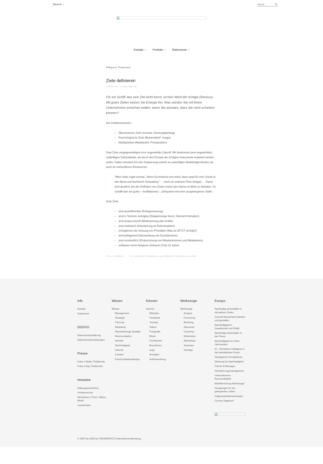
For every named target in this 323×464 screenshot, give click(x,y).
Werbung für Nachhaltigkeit (229, 361)
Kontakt (138, 49)
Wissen (115, 308)
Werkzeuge (186, 308)
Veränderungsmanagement (229, 370)
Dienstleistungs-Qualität (127, 331)
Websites (154, 313)
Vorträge (188, 350)
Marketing (119, 256)
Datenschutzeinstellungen (91, 339)
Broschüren (155, 345)
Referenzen (179, 49)
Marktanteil (169, 256)
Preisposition (180, 256)
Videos (153, 327)
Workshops (190, 340)
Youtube (153, 322)
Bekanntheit (140, 256)
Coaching (189, 331)
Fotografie (154, 331)
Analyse (188, 313)
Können (150, 308)
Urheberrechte (85, 392)
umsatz (189, 256)
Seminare (189, 345)
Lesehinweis (84, 405)
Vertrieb (119, 340)
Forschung (189, 317)
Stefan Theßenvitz (130, 86)
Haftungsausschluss (88, 388)
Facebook (154, 317)
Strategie (120, 317)
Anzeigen (154, 354)
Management (122, 313)
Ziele (194, 256)
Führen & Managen (225, 366)
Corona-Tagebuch (224, 400)
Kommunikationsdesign (127, 359)
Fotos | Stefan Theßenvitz (91, 361)
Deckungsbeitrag (152, 256)
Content (119, 354)
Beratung (188, 322)
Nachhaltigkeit (122, 345)
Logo (152, 350)
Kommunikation (123, 336)
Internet (119, 350)
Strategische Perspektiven (228, 357)
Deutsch (57, 4)
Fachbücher (155, 340)
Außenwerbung (157, 359)
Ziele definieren (120, 80)
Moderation (190, 336)
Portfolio (158, 49)
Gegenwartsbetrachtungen (229, 396)
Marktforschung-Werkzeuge (229, 383)
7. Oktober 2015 (112, 86)
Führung (119, 322)
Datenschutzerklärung (89, 335)
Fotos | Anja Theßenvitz (90, 366)
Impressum (83, 313)
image (162, 256)
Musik (152, 336)
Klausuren (189, 327)
